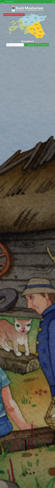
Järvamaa (32, 22)
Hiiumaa (13, 23)
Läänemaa (20, 23)
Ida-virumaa (42, 18)
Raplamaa (26, 22)
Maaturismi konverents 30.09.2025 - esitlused (14, 14)
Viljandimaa (31, 29)
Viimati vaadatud (44, 44)
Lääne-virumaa (35, 18)
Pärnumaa (25, 28)
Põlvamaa (40, 32)
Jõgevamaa (36, 25)
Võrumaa (39, 36)
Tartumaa (38, 28)
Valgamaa (34, 33)
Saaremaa (12, 29)
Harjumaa (27, 17)
